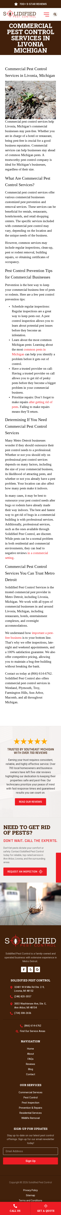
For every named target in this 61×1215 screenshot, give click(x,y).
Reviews (30, 1064)
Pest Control (31, 1097)
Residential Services (30, 1112)
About (30, 1053)
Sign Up (31, 1161)
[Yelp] (30, 969)
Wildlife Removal (30, 1118)
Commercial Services (30, 1092)
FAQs (31, 1058)
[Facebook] (23, 969)
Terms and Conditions (30, 1200)
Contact (30, 1074)
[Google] (37, 969)
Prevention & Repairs (30, 1107)
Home (30, 1048)
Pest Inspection (30, 1102)
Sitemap (30, 1195)
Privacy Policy (30, 1190)
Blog (30, 1069)
